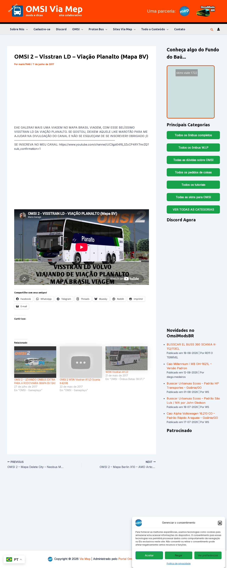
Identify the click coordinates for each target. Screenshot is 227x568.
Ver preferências (208, 555)
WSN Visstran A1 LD (117, 371)
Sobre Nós (17, 29)
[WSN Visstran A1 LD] (127, 358)
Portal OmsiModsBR (131, 559)
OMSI (76, 29)
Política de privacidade (179, 563)
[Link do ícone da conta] (218, 29)
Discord (61, 29)
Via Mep (84, 559)
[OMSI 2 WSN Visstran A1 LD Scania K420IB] (81, 362)
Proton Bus (96, 29)
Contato (179, 29)
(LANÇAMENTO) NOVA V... (192, 99)
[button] (220, 523)
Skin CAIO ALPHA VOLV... (185, 111)
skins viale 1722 (189, 77)
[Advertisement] (81, 96)
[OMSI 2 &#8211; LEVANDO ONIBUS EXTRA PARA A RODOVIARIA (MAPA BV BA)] (35, 362)
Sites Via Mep (122, 29)
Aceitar (149, 555)
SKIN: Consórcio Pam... (190, 81)
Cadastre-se (42, 29)
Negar (178, 555)
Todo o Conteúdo (153, 29)
